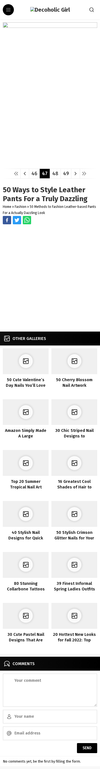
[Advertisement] (50, 278)
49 (66, 174)
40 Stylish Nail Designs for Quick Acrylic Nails (25, 538)
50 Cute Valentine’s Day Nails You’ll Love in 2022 (26, 385)
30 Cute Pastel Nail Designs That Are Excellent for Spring (25, 640)
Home (7, 207)
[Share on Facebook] (7, 220)
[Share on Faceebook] (17, 220)
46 (34, 174)
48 (55, 174)
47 (45, 174)
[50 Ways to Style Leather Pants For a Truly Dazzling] (50, 162)
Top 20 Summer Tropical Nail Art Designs (26, 487)
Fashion (20, 207)
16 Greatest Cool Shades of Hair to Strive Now (74, 487)
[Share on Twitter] (27, 220)
